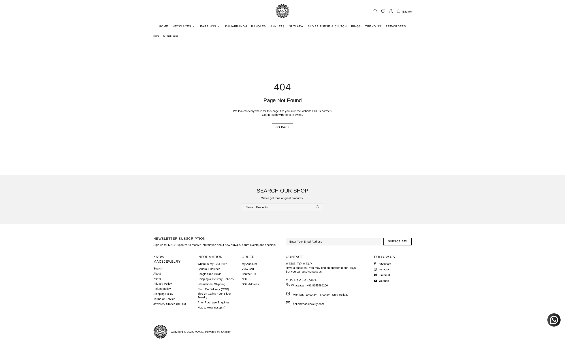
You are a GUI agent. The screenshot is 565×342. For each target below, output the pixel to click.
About (157, 273)
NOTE (246, 279)
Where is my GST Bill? (212, 263)
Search (157, 268)
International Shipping (211, 284)
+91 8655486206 (317, 285)
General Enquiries (209, 269)
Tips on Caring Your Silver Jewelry (214, 295)
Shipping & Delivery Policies (216, 279)
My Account (249, 263)
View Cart (248, 269)
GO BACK (282, 127)
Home (156, 36)
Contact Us (249, 274)
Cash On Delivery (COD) (213, 289)
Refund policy (162, 288)
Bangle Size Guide (209, 274)
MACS (282, 11)
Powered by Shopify (218, 331)
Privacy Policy (162, 283)
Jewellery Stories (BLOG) (169, 304)
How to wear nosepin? (212, 307)
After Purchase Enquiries (214, 302)
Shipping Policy (163, 293)
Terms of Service (164, 299)
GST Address (250, 284)
